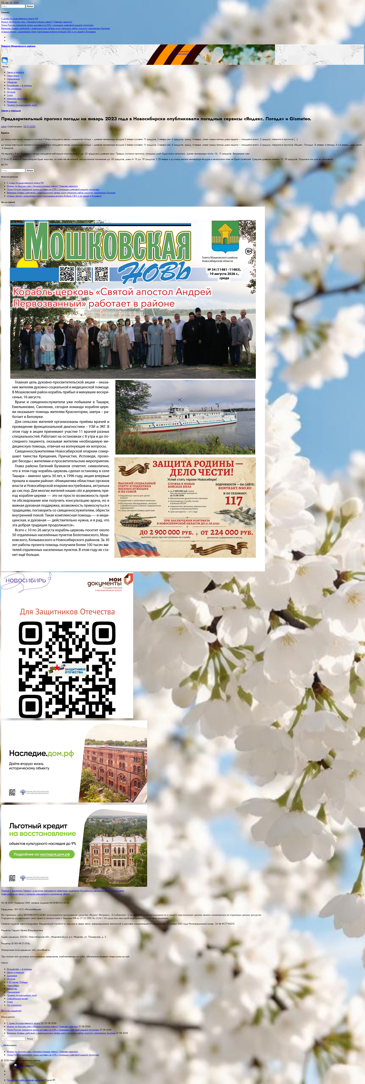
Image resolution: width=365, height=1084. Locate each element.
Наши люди (13, 75)
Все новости (12, 1045)
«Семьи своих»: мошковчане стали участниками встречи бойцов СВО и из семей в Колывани (48, 31)
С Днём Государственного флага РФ (19, 18)
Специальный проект (17, 998)
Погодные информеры (182, 54)
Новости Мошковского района (18, 46)
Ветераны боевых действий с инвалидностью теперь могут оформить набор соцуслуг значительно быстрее (55, 28)
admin (4, 126)
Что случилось (14, 88)
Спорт (10, 95)
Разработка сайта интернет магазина (25, 1080)
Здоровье (12, 975)
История (11, 92)
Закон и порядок (15, 72)
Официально (13, 79)
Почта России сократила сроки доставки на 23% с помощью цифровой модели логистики (47, 25)
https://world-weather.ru (182, 51)
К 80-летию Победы (17, 982)
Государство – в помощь (19, 85)
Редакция (12, 101)
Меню (5, 66)
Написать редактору (17, 98)
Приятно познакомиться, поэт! (22, 105)
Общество (12, 82)
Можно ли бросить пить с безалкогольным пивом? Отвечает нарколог (36, 22)
